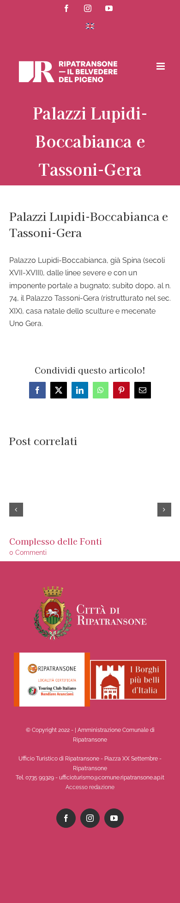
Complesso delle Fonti (55, 541)
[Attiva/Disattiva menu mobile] (161, 66)
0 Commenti (28, 552)
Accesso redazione (90, 787)
